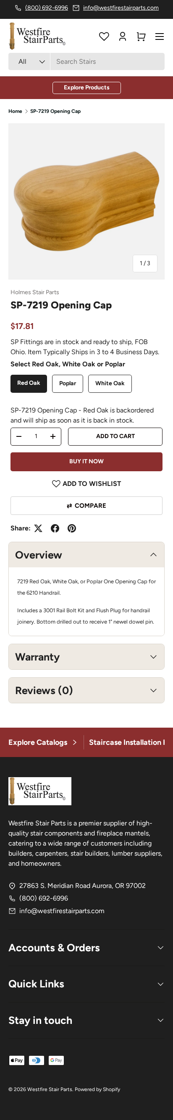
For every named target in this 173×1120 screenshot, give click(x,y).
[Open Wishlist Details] (104, 36)
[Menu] (159, 36)
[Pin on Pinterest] (71, 528)
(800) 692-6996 (43, 898)
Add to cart (115, 436)
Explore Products (87, 87)
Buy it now (86, 461)
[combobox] (86, 61)
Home (15, 111)
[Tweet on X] (38, 528)
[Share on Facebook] (55, 528)
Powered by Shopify (97, 1089)
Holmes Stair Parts (34, 292)
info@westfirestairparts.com (62, 911)
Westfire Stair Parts (49, 1089)
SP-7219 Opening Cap (55, 111)
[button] (141, 36)
